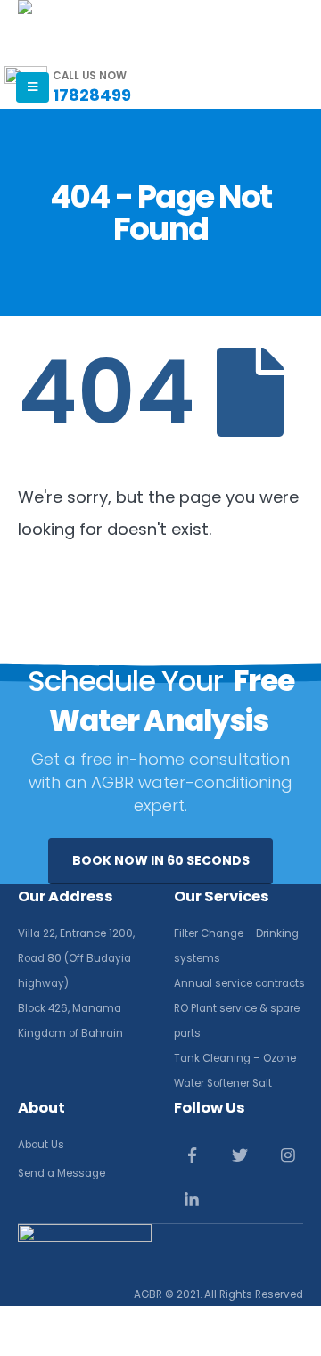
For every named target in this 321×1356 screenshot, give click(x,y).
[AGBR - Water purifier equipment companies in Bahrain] (40, 33)
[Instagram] (288, 1155)
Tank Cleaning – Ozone (235, 1058)
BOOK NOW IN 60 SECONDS (161, 860)
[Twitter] (240, 1155)
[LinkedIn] (192, 1200)
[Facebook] (192, 1155)
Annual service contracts (239, 983)
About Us (41, 1145)
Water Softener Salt (223, 1083)
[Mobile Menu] (32, 87)
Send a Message (61, 1173)
